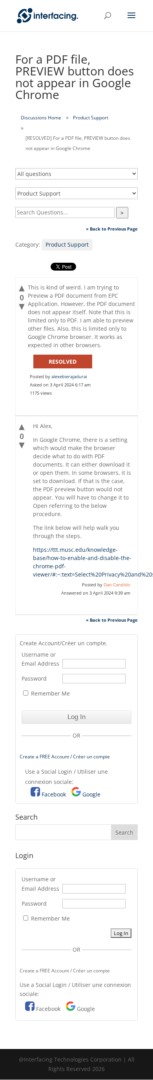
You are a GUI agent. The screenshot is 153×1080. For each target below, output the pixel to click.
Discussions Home (41, 118)
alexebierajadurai (69, 376)
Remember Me (49, 693)
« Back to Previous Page (112, 229)
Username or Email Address (40, 659)
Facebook (54, 794)
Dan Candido (117, 585)
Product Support (90, 118)
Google (91, 794)
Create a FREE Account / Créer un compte (65, 757)
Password (34, 678)
